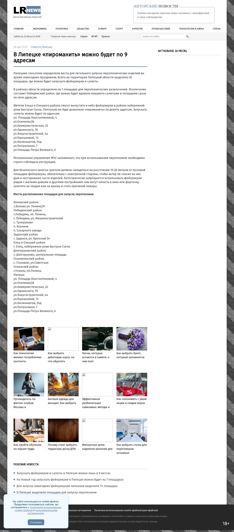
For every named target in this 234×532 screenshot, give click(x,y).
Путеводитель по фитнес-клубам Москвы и (24, 403)
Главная (19, 29)
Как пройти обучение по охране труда (27, 447)
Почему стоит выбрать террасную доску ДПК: (62, 447)
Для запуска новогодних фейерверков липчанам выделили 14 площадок (67, 486)
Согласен (36, 522)
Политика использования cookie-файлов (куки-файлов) (126, 510)
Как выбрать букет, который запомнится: (130, 355)
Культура (137, 29)
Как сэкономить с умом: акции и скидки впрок (131, 401)
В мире (102, 29)
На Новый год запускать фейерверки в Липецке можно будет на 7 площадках (70, 480)
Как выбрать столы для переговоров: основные (131, 449)
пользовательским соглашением (42, 512)
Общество (83, 29)
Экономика (39, 29)
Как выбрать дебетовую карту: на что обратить (61, 357)
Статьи (216, 29)
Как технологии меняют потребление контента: (27, 357)
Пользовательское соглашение (74, 510)
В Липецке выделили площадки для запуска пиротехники (57, 492)
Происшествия (161, 29)
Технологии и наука (191, 29)
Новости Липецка (41, 47)
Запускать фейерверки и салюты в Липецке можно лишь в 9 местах (63, 473)
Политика (62, 29)
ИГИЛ (94, 36)
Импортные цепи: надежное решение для (97, 447)
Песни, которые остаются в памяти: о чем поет (95, 357)
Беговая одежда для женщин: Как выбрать (62, 401)
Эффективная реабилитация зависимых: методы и (96, 403)
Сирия (83, 36)
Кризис (106, 36)
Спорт (119, 29)
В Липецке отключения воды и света (42, 499)
